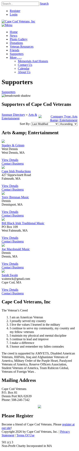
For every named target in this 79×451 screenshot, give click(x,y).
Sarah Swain (10, 275)
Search (44, 3)
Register (15, 11)
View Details (10, 160)
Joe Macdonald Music (16, 249)
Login (13, 14)
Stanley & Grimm (13, 145)
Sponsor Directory (13, 114)
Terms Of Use (25, 435)
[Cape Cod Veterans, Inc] (18, 21)
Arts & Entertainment (19, 116)
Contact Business (13, 163)
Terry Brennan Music (15, 197)
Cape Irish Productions (16, 171)
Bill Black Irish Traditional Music (23, 223)
